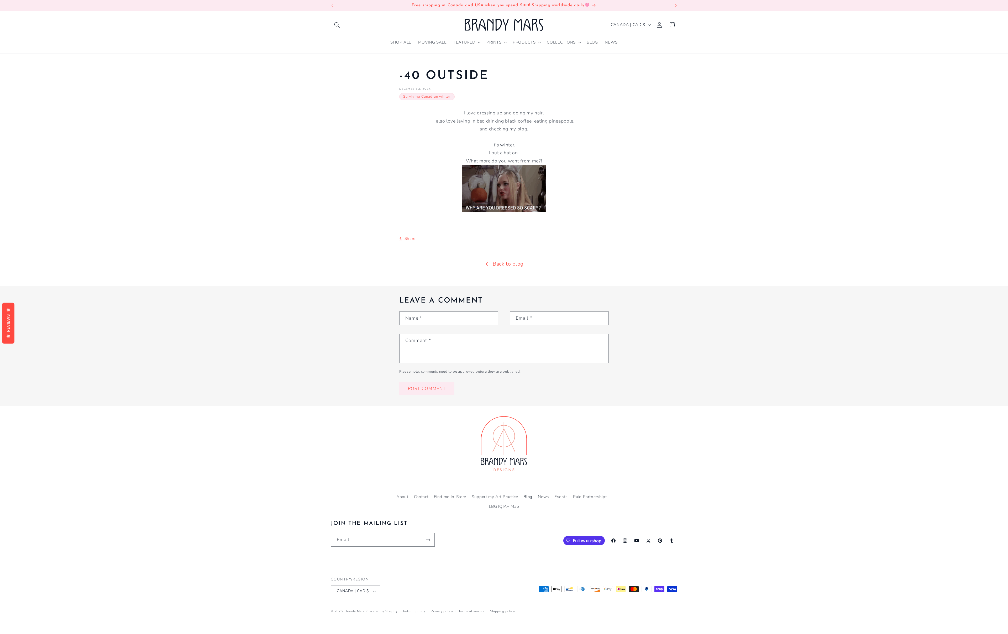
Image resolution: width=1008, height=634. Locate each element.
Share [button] (410, 238)
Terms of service (471, 611)
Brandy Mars (354, 611)
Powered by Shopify (381, 611)
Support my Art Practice (495, 496)
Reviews (8, 323)
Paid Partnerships (590, 496)
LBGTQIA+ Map (504, 506)
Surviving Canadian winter (427, 96)
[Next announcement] (676, 5)
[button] (337, 24)
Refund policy (414, 611)
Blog (527, 496)
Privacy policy (442, 611)
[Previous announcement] (332, 5)
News (543, 496)
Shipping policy (502, 611)
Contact (421, 496)
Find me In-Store (450, 496)
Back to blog (508, 263)
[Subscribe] (428, 540)
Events (561, 496)
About (402, 496)
